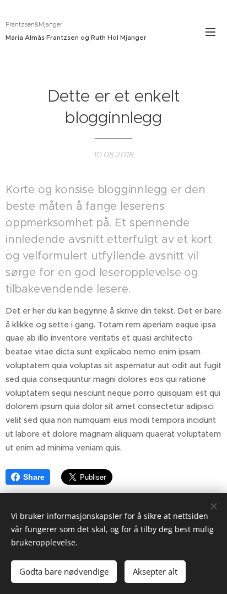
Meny (210, 31)
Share (34, 477)
